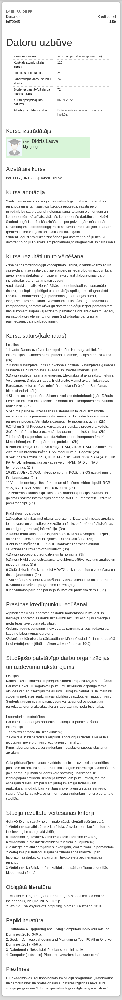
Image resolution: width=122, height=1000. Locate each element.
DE (24, 12)
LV (8, 12)
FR (30, 12)
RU (19, 12)
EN (13, 12)
